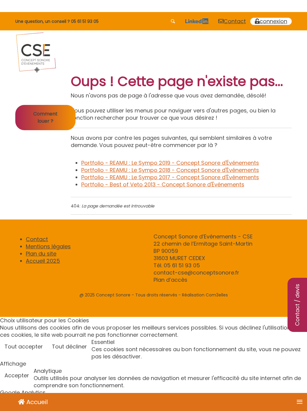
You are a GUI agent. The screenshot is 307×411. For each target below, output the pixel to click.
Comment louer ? (45, 117)
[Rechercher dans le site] (173, 21)
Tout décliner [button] (69, 346)
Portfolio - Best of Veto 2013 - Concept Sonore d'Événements (162, 184)
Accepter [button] (16, 375)
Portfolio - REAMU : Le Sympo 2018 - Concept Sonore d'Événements (170, 170)
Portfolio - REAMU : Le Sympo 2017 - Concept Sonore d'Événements (170, 177)
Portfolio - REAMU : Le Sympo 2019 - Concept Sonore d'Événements (170, 163)
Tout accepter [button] (23, 346)
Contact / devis (297, 305)
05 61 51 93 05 (85, 21)
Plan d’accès (170, 280)
